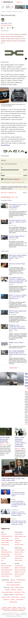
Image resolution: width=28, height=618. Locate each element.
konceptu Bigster (5, 145)
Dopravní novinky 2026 (20, 569)
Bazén (12, 587)
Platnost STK (18, 576)
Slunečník (13, 589)
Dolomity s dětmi (5, 576)
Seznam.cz (19, 2)
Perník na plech (18, 560)
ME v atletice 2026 (5, 556)
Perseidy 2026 (9, 582)
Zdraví (10, 300)
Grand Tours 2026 (19, 544)
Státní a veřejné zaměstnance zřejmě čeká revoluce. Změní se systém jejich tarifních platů (20, 441)
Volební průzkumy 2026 (6, 536)
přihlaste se (17, 179)
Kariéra (19, 607)
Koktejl (10, 331)
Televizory (12, 599)
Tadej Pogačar (18, 540)
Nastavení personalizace (18, 610)
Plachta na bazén (19, 587)
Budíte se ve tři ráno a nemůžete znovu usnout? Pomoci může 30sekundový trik (18, 296)
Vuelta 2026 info (18, 534)
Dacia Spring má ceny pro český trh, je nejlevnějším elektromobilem (17, 205)
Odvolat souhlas (7, 610)
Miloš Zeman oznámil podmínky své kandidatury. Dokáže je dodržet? (18, 256)
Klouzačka (19, 589)
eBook (4, 28)
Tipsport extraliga (5, 554)
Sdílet (9, 28)
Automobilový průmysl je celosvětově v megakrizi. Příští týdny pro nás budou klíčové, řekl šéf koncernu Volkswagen (18, 280)
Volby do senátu (5, 542)
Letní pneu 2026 (19, 565)
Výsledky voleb (4, 538)
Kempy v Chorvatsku (6, 565)
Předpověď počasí (21, 580)
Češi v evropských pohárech (13, 584)
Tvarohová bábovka (19, 556)
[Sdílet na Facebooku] (24, 192)
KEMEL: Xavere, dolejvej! (16, 342)
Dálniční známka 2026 (20, 567)
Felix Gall (17, 542)
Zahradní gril (17, 592)
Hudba (10, 356)
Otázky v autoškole (19, 574)
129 (15, 28)
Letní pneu (22, 597)
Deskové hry (6, 599)
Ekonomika (11, 284)
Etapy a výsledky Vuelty (20, 536)
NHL (2, 560)
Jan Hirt (16, 538)
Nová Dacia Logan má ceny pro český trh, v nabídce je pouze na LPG (17, 221)
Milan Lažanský (4, 23)
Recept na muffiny (19, 552)
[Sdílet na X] (26, 192)
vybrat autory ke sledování (6, 25)
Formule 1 (3, 558)
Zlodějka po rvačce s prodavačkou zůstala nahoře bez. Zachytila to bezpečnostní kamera (17, 327)
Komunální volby (5, 544)
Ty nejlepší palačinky (20, 550)
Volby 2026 (3, 534)
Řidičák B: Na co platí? (20, 571)
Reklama (14, 607)
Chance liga (4, 550)
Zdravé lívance (18, 554)
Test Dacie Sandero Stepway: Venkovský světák (17, 236)
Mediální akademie (5, 609)
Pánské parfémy (13, 602)
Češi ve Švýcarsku (5, 571)
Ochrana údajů (22, 609)
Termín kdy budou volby (6, 540)
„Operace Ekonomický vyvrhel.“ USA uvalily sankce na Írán (12, 479)
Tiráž (23, 607)
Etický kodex (14, 609)
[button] (14, 53)
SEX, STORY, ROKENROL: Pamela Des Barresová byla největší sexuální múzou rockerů (17, 352)
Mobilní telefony (19, 594)
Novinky (10, 23)
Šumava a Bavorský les (6, 569)
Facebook (4, 607)
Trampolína (7, 589)
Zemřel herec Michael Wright (17, 264)
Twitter (9, 607)
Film (10, 265)
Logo (16, 197)
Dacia (12, 197)
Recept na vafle (18, 558)
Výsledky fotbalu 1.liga (6, 552)
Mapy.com (13, 580)
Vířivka (23, 592)
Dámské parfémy (15, 597)
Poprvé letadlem (5, 567)
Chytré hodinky (19, 599)
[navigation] (2, 2)
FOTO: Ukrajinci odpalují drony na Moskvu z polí (17, 311)
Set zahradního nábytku (7, 592)
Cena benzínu (17, 582)
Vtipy (10, 260)
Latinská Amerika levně (6, 574)
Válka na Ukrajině (12, 314)
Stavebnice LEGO (5, 597)
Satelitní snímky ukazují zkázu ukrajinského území (5, 440)
